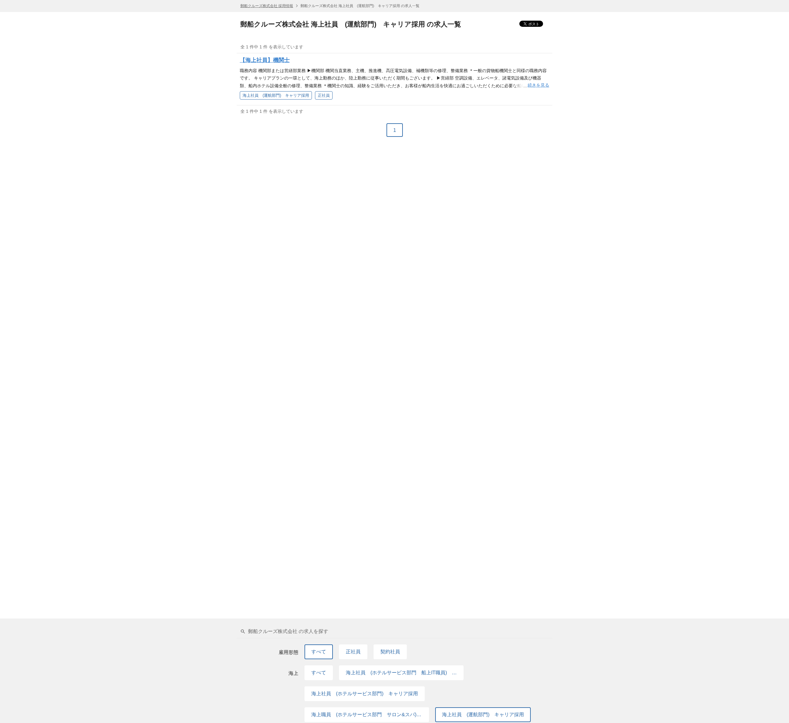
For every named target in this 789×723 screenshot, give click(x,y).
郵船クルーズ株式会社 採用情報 (266, 6)
